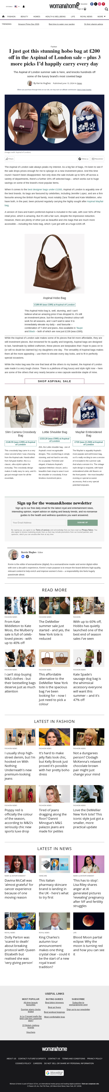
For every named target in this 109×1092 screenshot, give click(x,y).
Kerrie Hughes (43, 83)
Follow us (85, 159)
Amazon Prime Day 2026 (28, 24)
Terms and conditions (73, 1059)
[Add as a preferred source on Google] (54, 1073)
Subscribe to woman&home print (78, 1003)
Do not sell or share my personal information (69, 1063)
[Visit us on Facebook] (91, 4)
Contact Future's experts (32, 1059)
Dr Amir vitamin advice (93, 24)
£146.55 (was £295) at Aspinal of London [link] (20, 443)
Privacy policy (94, 1059)
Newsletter (99, 159)
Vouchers (30, 1032)
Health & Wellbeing (55, 17)
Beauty (24, 17)
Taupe (79, 328)
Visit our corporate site (90, 1084)
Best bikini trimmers (54, 1002)
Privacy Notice (87, 530)
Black (32, 331)
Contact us (54, 1059)
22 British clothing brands (30, 1026)
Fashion (11, 17)
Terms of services (43, 530)
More (101, 17)
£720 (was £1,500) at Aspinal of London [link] (89, 443)
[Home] (3, 17)
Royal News (86, 17)
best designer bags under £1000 (45, 189)
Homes (36, 17)
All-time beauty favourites (31, 1003)
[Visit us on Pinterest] (103, 4)
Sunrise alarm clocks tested (31, 1010)
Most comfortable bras (54, 1017)
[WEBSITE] (28, 556)
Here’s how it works (84, 90)
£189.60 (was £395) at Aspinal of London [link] (54, 305)
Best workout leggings (54, 1012)
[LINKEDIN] (23, 556)
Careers (37, 1063)
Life (73, 17)
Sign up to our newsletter (78, 1009)
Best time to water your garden (62, 24)
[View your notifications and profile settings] (23, 6)
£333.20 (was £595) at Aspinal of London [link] (54, 440)
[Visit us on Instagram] (99, 4)
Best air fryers (54, 1007)
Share (11, 159)
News (79, 83)
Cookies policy (23, 1063)
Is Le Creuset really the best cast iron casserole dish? (31, 1018)
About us (11, 1059)
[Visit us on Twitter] (95, 4)
